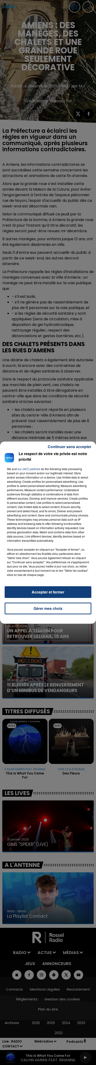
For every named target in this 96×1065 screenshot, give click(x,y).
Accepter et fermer (48, 592)
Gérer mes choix (48, 608)
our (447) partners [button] (28, 469)
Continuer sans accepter (69, 446)
